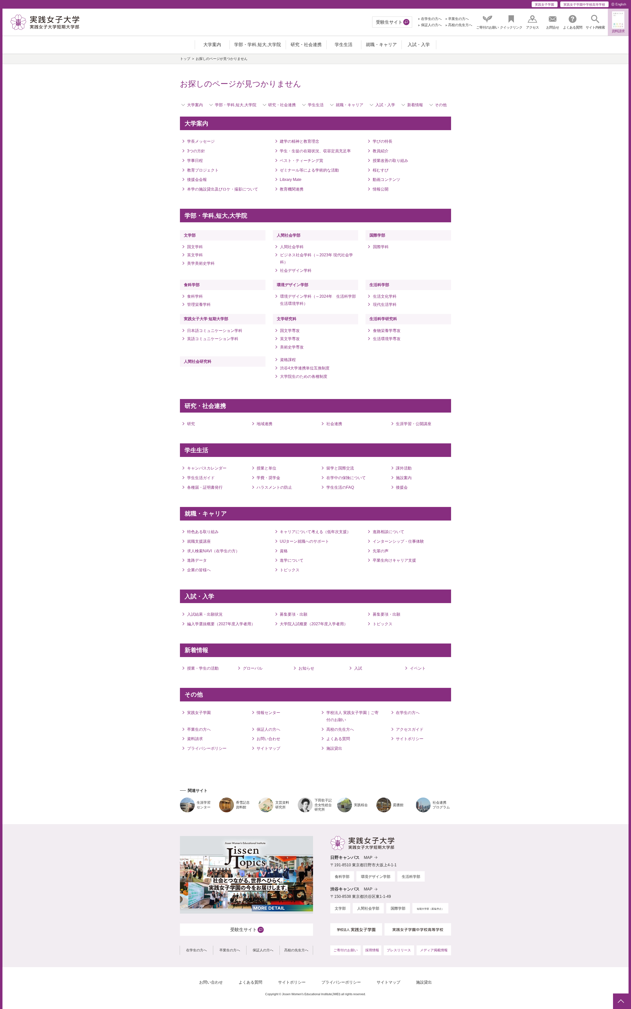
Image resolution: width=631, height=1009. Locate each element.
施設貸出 (334, 748)
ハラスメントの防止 (274, 487)
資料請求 (195, 739)
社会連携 (334, 424)
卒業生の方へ (458, 19)
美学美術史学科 (201, 263)
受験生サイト (389, 22)
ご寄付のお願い (345, 950)
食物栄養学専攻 (386, 331)
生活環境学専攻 (386, 339)
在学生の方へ (431, 19)
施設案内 (404, 478)
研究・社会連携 (282, 105)
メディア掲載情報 (434, 950)
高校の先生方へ (460, 25)
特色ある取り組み (203, 532)
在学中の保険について (346, 478)
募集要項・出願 (293, 614)
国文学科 (195, 247)
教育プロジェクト (203, 170)
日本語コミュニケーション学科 (214, 331)
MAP (368, 857)
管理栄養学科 (199, 304)
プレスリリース (399, 950)
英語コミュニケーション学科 (214, 339)
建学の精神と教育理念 (299, 141)
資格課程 (288, 360)
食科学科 (195, 296)
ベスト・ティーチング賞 (301, 160)
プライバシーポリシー (207, 748)
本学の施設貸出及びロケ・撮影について (222, 189)
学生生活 (316, 105)
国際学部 (377, 235)
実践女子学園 (544, 4)
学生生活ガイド (201, 478)
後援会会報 (197, 179)
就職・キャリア (349, 105)
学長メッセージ (201, 141)
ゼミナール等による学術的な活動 (309, 170)
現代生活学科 (384, 304)
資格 (284, 551)
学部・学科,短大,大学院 (235, 105)
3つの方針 (196, 151)
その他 (441, 105)
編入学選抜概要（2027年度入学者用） (221, 624)
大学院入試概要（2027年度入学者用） (314, 624)
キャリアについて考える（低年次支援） (315, 532)
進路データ (197, 560)
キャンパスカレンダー (207, 468)
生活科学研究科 (383, 319)
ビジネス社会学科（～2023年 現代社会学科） (316, 258)
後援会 (402, 487)
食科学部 (192, 285)
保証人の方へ (431, 25)
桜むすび (380, 170)
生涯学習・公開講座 (413, 424)
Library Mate (290, 179)
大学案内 (195, 105)
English (620, 4)
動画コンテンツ (386, 179)
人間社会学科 (292, 247)
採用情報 (372, 950)
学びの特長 (382, 141)
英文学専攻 (290, 339)
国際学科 (380, 247)
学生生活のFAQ (340, 487)
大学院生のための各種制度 (303, 376)
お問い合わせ (268, 739)
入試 (358, 668)
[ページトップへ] (621, 1001)
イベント (418, 668)
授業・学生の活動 (203, 668)
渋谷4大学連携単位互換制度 (305, 368)
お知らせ (306, 668)
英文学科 (195, 255)
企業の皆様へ (199, 570)
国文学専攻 (290, 331)
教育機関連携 (291, 189)
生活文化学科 (384, 296)
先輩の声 (380, 551)
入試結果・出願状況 (205, 614)
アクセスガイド (409, 729)
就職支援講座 (199, 541)
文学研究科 (287, 319)
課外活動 (404, 468)
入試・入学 (385, 105)
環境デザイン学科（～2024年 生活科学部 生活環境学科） (319, 300)
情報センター (268, 713)
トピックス (289, 570)
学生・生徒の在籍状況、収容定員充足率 (315, 151)
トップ (185, 59)
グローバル (253, 668)
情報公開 (380, 189)
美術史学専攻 (292, 347)
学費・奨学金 (268, 478)
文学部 (190, 235)
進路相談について (388, 532)
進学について (291, 560)
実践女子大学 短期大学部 (206, 319)
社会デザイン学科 (296, 270)
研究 (191, 424)
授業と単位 (266, 468)
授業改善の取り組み (390, 160)
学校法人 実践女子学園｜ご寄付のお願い (352, 716)
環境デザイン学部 (292, 285)
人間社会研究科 (197, 361)
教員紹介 (380, 151)
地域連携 (264, 424)
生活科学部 (379, 285)
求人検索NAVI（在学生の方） (213, 551)
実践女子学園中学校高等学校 (584, 4)
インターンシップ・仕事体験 (398, 541)
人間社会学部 (288, 235)
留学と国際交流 (340, 468)
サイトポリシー (409, 739)
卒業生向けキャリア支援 (394, 560)
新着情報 (415, 105)
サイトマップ (268, 748)
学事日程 (195, 160)
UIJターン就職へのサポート (304, 541)
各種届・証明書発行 (205, 487)
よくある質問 (338, 739)
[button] (595, 22)
